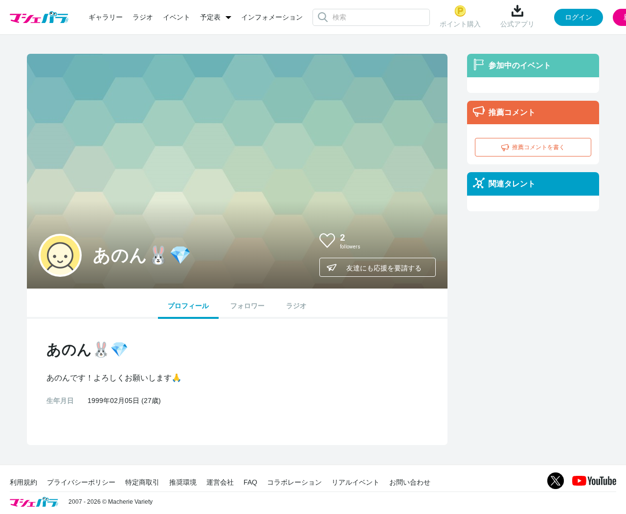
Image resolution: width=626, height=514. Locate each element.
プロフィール (188, 306)
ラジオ (143, 17)
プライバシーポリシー (81, 482)
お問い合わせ (409, 482)
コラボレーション (294, 482)
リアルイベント (356, 482)
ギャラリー (106, 17)
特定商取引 (142, 482)
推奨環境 (183, 482)
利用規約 (23, 482)
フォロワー (247, 306)
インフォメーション (272, 17)
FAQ (250, 482)
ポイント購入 (460, 24)
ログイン (578, 17)
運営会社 (220, 482)
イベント (176, 17)
